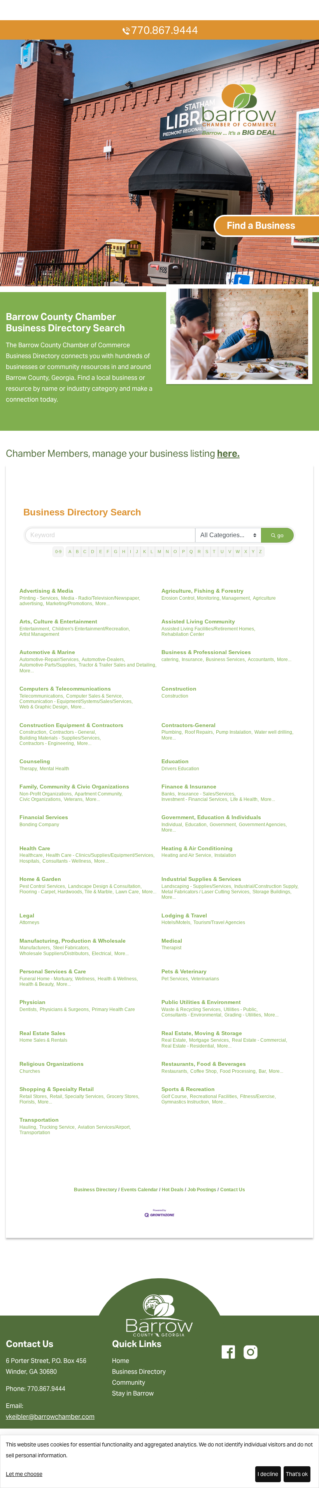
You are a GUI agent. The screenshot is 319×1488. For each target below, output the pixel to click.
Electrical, (102, 953)
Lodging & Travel (184, 915)
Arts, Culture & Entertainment (58, 621)
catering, (170, 659)
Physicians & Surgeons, (65, 1009)
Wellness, (85, 979)
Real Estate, (174, 1040)
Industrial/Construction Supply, (266, 886)
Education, (196, 824)
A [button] (69, 551)
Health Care (34, 848)
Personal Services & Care (52, 971)
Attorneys (29, 922)
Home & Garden (40, 879)
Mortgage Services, (209, 1040)
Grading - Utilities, (243, 1015)
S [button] (206, 551)
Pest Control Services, (42, 886)
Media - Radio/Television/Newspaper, (100, 598)
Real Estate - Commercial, (259, 1040)
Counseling (34, 761)
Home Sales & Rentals (43, 1040)
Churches (29, 1071)
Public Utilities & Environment (201, 1002)
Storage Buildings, (271, 892)
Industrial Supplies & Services (201, 879)
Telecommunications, (41, 696)
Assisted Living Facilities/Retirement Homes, (208, 629)
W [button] (238, 551)
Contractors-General (188, 725)
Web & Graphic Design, (44, 707)
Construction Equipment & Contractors (71, 725)
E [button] (100, 551)
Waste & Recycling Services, (191, 1009)
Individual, (172, 824)
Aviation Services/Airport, (104, 1127)
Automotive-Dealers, (103, 659)
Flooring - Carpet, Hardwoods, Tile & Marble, (66, 892)
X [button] (245, 551)
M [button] (159, 551)
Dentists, (28, 1009)
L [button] (152, 551)
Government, (223, 824)
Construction (178, 689)
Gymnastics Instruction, (185, 1102)
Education (175, 761)
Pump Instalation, (234, 732)
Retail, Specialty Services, (77, 1096)
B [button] (77, 551)
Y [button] (253, 551)
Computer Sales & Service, (94, 696)
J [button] (137, 551)
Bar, (263, 1071)
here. (228, 453)
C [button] (84, 551)
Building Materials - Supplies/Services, (60, 738)
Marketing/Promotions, (69, 603)
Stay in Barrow (133, 1393)
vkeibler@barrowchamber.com (50, 1417)
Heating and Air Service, (186, 855)
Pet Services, (175, 979)
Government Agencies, (263, 824)
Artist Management (39, 634)
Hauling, (28, 1127)
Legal (26, 915)
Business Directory (95, 1189)
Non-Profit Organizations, (46, 794)
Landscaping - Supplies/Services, (196, 886)
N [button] (167, 551)
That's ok (297, 1474)
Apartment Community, (99, 794)
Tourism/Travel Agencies (219, 922)
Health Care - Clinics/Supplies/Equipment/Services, (100, 855)
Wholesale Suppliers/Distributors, (54, 953)
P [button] (183, 551)
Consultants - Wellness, (67, 861)
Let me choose (24, 1474)
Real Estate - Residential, (188, 1046)
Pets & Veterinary (184, 971)
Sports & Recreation (188, 1089)
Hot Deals (173, 1189)
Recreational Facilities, (214, 1096)
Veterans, (74, 799)
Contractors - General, (72, 732)
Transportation (39, 1120)
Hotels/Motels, (176, 922)
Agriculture (264, 598)
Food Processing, (238, 1071)
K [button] (144, 551)
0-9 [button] (58, 551)
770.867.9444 (164, 30)
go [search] (280, 535)
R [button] (199, 551)
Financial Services (43, 817)
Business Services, (226, 659)
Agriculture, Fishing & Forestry (202, 591)
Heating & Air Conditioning (197, 848)
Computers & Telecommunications (65, 689)
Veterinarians (205, 979)
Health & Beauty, (36, 984)
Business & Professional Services (206, 652)
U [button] (222, 551)
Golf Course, (174, 1096)
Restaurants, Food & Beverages (203, 1064)
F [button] (108, 551)
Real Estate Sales (42, 1033)
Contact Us (232, 1189)
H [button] (123, 551)
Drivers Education (180, 768)
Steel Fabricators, (71, 947)
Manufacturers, (35, 947)
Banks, (168, 794)
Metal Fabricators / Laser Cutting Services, (206, 892)
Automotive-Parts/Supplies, (48, 665)
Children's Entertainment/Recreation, (91, 629)
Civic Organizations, (40, 799)
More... (102, 603)
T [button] (214, 551)
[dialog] (159, 1461)
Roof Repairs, (199, 732)
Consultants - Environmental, (192, 1015)
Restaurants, (174, 1071)
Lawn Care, (128, 892)
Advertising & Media (46, 591)
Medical (171, 941)
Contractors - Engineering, (47, 743)
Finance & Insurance (188, 786)
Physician (32, 1002)
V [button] (229, 551)
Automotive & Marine (47, 652)
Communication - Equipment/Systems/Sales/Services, (76, 701)
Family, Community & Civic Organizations (74, 786)
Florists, (27, 1102)
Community (128, 1382)
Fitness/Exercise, (258, 1096)
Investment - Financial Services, (194, 799)
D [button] (92, 551)
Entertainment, (34, 629)
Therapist (171, 947)
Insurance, (193, 659)
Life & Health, (244, 799)
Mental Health (54, 768)
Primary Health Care (113, 1009)
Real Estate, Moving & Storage (201, 1033)
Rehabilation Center (182, 634)
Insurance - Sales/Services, (206, 794)
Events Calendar (139, 1189)
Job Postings (202, 1189)
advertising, (31, 603)
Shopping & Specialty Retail (56, 1089)
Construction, (33, 732)
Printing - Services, (39, 598)
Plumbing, (172, 732)
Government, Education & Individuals (211, 817)
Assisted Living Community (198, 621)
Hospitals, (29, 861)
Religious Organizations (51, 1064)
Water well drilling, (273, 732)
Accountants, (261, 659)
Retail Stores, (33, 1096)
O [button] (175, 551)
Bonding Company (39, 824)
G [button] (115, 551)
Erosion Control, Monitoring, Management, (206, 598)
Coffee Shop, (204, 1071)
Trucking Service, (57, 1127)
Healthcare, (31, 855)
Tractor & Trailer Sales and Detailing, (117, 665)
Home (120, 1361)
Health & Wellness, (118, 979)
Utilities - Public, (241, 1009)
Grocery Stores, (123, 1096)
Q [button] (191, 551)
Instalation (225, 855)
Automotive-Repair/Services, (49, 659)
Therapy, (28, 768)
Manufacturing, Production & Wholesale (72, 941)
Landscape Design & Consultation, (105, 886)
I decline (268, 1474)
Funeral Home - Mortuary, (46, 979)
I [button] (130, 551)
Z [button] (260, 551)
